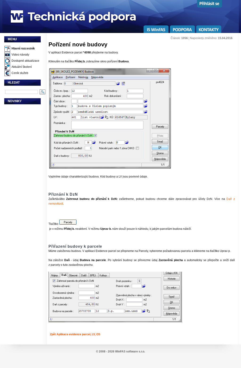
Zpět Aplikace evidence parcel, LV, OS (75, 334)
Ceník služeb (20, 73)
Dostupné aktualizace (25, 60)
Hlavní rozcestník (23, 48)
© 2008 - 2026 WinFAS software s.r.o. (120, 351)
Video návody (20, 54)
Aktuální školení (22, 67)
